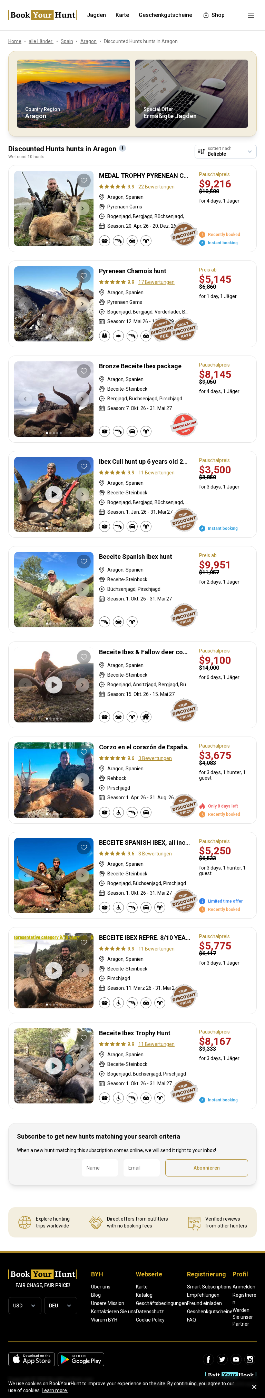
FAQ (191, 1320)
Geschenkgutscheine (210, 1311)
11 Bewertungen (156, 472)
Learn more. (55, 1390)
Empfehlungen (203, 1295)
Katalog (144, 1295)
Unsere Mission (107, 1303)
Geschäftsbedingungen (161, 1303)
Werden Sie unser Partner (243, 1317)
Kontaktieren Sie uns (113, 1311)
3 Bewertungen (155, 758)
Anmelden (244, 1286)
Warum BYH (104, 1320)
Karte (142, 1286)
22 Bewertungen (156, 186)
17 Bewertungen (156, 282)
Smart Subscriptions (209, 1286)
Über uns (100, 1286)
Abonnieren (207, 1168)
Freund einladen (204, 1303)
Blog (96, 1295)
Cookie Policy (150, 1320)
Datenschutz (150, 1311)
